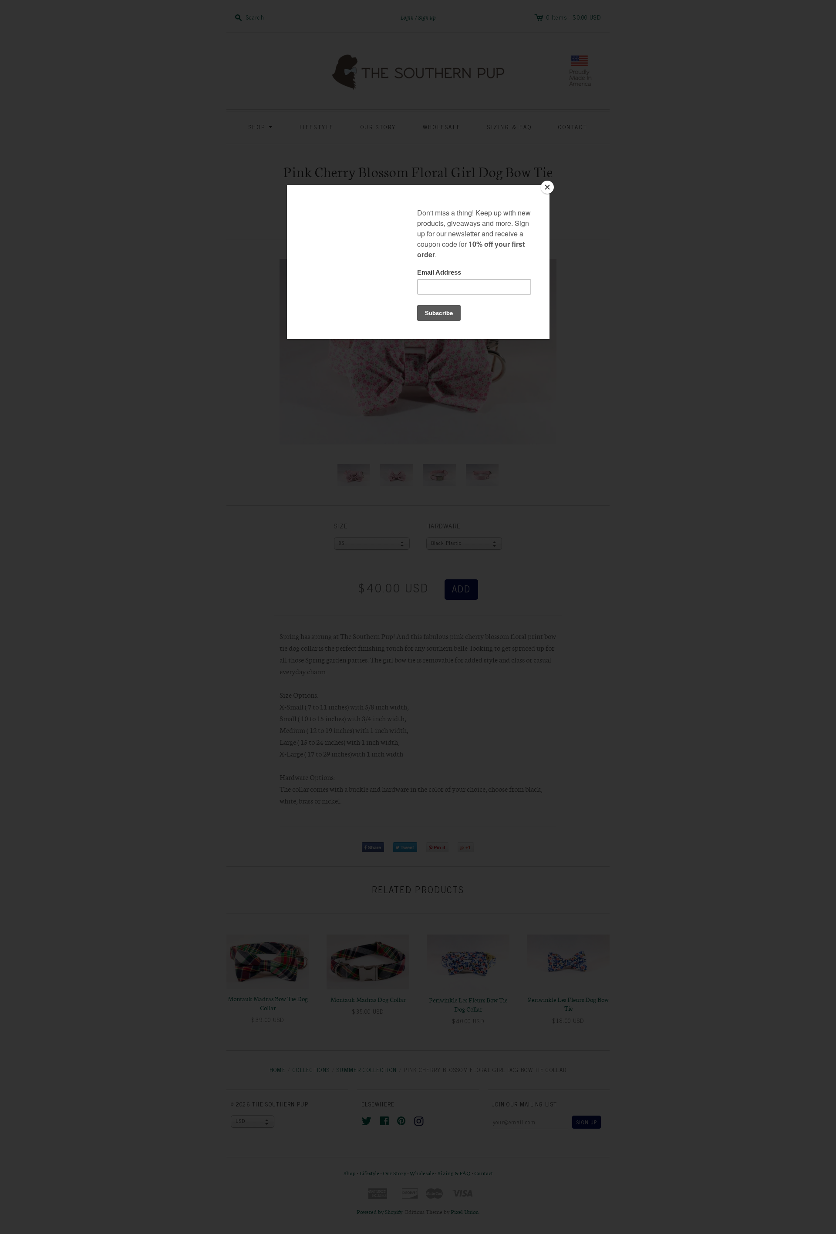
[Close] (547, 187)
